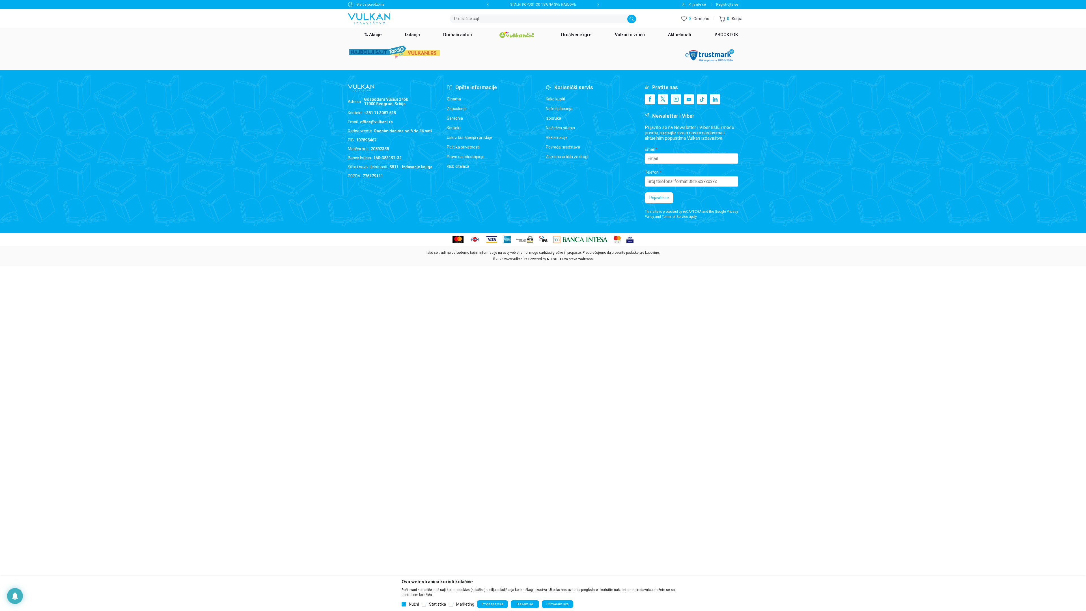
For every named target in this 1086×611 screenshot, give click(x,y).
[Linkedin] (715, 99)
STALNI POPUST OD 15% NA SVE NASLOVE (543, 5)
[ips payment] (543, 239)
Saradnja (455, 118)
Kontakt (454, 128)
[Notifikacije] (15, 596)
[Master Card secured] (617, 239)
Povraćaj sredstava (563, 147)
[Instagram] (676, 99)
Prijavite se (659, 197)
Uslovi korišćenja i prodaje (469, 137)
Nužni (414, 604)
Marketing (465, 604)
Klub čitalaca (458, 166)
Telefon (652, 172)
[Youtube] (689, 99)
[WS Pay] (524, 239)
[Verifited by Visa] (630, 239)
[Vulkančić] (516, 34)
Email (650, 149)
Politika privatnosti (463, 147)
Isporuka (553, 118)
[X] (663, 99)
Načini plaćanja (559, 108)
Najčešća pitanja (560, 128)
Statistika (437, 604)
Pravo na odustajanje (465, 156)
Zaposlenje (457, 108)
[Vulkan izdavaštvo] (369, 18)
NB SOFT (554, 259)
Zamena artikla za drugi (567, 156)
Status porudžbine (370, 5)
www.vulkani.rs (515, 259)
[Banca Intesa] (580, 239)
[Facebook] (650, 99)
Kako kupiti (555, 99)
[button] (730, 19)
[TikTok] (702, 99)
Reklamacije (557, 137)
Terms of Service (675, 217)
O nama (454, 99)
